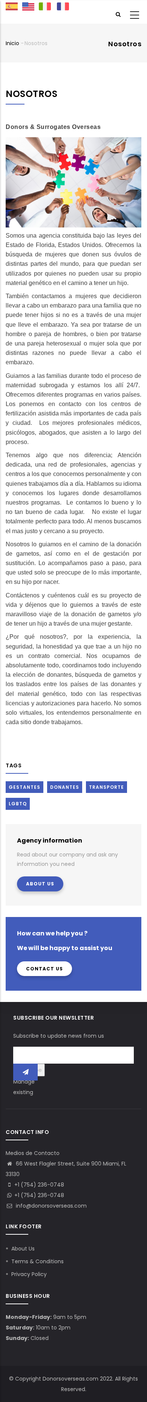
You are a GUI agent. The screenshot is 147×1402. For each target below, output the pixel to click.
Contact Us (44, 968)
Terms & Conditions (37, 1261)
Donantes (64, 787)
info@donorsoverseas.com (50, 1206)
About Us (40, 884)
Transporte (106, 787)
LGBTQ (18, 803)
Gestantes (24, 787)
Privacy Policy (29, 1274)
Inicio (12, 43)
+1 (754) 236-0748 (39, 1195)
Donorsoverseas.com (70, 1378)
